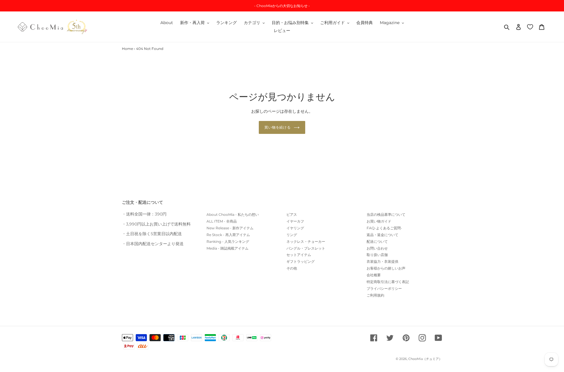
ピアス (291, 214)
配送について (377, 241)
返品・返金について (382, 235)
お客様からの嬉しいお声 (386, 268)
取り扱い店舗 (377, 255)
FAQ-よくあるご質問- (384, 228)
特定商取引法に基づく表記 (388, 282)
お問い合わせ (377, 248)
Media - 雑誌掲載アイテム (228, 248)
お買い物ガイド (379, 221)
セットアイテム (298, 255)
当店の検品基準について (386, 214)
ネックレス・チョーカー (305, 241)
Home (127, 48)
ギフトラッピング (300, 261)
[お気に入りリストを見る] (530, 27)
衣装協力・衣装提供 (382, 261)
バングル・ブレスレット (305, 248)
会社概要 (374, 275)
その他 (291, 268)
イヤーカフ (295, 221)
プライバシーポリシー (384, 288)
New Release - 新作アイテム (230, 228)
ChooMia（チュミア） (425, 359)
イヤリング (295, 228)
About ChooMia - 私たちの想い (233, 214)
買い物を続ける (277, 127)
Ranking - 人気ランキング (228, 241)
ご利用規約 (375, 295)
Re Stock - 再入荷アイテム (228, 235)
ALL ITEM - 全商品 (222, 221)
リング (291, 235)
